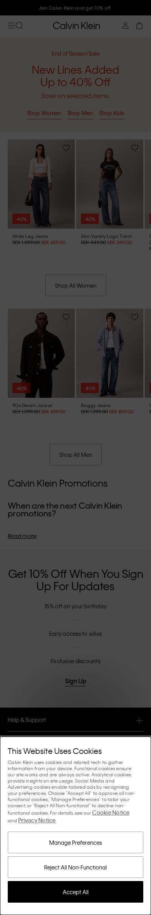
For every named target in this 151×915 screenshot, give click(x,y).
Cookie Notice (110, 812)
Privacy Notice (37, 820)
